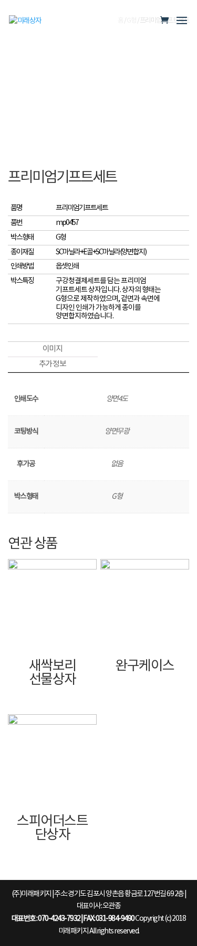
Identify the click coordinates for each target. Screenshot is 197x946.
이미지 (53, 349)
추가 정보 (52, 364)
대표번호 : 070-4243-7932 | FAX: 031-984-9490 (73, 919)
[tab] (52, 349)
